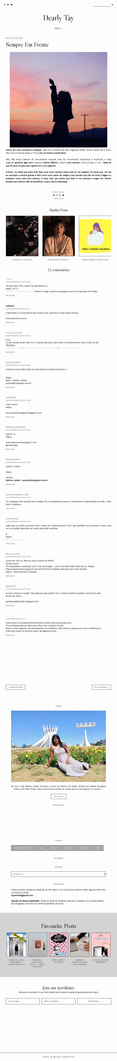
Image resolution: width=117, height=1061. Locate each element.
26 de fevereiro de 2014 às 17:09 (18, 430)
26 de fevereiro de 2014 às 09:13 (18, 282)
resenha (83, 848)
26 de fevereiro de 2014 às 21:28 (18, 556)
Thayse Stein (12, 519)
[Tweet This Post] (54, 195)
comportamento (22, 848)
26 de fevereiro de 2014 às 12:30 (18, 335)
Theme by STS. (68, 1057)
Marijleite (11, 586)
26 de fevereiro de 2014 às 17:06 (18, 400)
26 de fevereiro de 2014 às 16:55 (18, 365)
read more (58, 796)
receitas (68, 848)
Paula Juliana (13, 554)
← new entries (15, 687)
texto (61, 198)
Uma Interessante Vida (17, 495)
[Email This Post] (63, 195)
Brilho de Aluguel (14, 539)
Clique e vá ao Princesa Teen (20, 291)
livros (53, 848)
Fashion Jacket (13, 362)
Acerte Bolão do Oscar (70, 348)
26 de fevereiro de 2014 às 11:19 (18, 309)
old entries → (101, 687)
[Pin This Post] (59, 195)
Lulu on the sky (14, 333)
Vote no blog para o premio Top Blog (40, 348)
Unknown (11, 397)
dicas (40, 848)
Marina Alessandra (15, 427)
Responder (10, 295)
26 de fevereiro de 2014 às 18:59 (18, 462)
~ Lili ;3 (9, 279)
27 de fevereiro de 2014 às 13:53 (18, 589)
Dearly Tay (58, 17)
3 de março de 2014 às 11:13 (16, 619)
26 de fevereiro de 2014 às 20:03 (18, 497)
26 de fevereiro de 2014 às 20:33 (18, 521)
